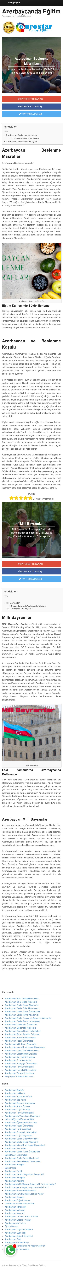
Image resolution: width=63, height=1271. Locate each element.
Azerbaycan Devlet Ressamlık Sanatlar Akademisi (28, 1018)
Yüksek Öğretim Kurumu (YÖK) (19, 1119)
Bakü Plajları (10, 1167)
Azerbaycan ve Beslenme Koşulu (21, 141)
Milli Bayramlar (13, 602)
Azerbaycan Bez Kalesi (15, 1099)
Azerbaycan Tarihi (13, 1171)
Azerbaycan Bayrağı (14, 1089)
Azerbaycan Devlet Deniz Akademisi (21, 1005)
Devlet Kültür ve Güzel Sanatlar (19, 1203)
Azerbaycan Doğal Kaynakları (18, 1135)
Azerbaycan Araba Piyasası (17, 1106)
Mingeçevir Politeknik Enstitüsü (19, 1076)
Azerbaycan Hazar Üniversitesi (19, 1040)
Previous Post (31, 977)
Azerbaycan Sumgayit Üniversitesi (20, 1063)
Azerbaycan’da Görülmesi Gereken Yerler (24, 1193)
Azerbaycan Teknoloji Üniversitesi (20, 1069)
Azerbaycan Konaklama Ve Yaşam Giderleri (25, 1245)
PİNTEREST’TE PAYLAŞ (31, 563)
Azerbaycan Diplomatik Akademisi (20, 1027)
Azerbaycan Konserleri (15, 1206)
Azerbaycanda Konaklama (17, 1248)
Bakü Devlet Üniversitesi (16, 1154)
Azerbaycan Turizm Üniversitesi (19, 1073)
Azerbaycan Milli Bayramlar (21, 608)
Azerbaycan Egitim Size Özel (18, 1096)
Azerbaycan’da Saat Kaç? (17, 1242)
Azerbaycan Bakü (13, 1239)
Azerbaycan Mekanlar (15, 1209)
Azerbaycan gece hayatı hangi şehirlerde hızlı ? (27, 1187)
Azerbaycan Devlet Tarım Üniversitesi (22, 1021)
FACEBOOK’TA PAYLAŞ (30, 571)
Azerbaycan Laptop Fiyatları (18, 1219)
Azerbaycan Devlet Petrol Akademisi (22, 1014)
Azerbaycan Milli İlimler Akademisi (20, 1043)
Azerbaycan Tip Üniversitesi (18, 1128)
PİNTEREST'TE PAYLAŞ (31, 98)
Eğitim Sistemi (11, 1226)
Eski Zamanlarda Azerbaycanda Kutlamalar (30, 606)
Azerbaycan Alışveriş (14, 1180)
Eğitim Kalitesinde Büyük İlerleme (26, 138)
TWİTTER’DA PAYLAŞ (31, 578)
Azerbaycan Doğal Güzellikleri (19, 1229)
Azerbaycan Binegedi (15, 1177)
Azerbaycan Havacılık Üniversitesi (20, 1037)
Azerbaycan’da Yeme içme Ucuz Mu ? (22, 1115)
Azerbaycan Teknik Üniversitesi (19, 1066)
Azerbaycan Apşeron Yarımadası (20, 1102)
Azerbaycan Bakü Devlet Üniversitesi (22, 998)
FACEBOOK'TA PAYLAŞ (30, 106)
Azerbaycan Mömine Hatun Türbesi (21, 1216)
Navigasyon (14, 2)
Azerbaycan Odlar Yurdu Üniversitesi (22, 1050)
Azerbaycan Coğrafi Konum (17, 1200)
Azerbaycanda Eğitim (31, 11)
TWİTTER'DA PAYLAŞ (31, 114)
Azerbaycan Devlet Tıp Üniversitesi (21, 1024)
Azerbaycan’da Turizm (15, 1222)
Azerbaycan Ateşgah (14, 1164)
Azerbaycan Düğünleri (15, 1232)
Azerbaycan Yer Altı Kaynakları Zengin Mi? (24, 1174)
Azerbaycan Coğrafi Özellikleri (19, 1235)
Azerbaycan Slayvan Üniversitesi (20, 1056)
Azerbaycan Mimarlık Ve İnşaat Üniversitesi (25, 1047)
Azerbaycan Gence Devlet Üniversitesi (22, 1030)
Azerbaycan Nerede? (15, 1213)
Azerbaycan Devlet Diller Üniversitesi (22, 1008)
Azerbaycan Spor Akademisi (18, 1060)
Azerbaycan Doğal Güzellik (17, 1109)
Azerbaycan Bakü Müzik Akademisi (21, 1001)
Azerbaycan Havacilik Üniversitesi (20, 1190)
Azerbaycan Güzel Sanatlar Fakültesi (22, 1034)
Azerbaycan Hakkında (15, 1093)
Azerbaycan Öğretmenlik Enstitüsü (21, 1053)
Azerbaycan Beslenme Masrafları (21, 135)
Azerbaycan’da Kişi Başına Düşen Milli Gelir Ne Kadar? (30, 1184)
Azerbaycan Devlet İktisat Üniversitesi (22, 1011)
